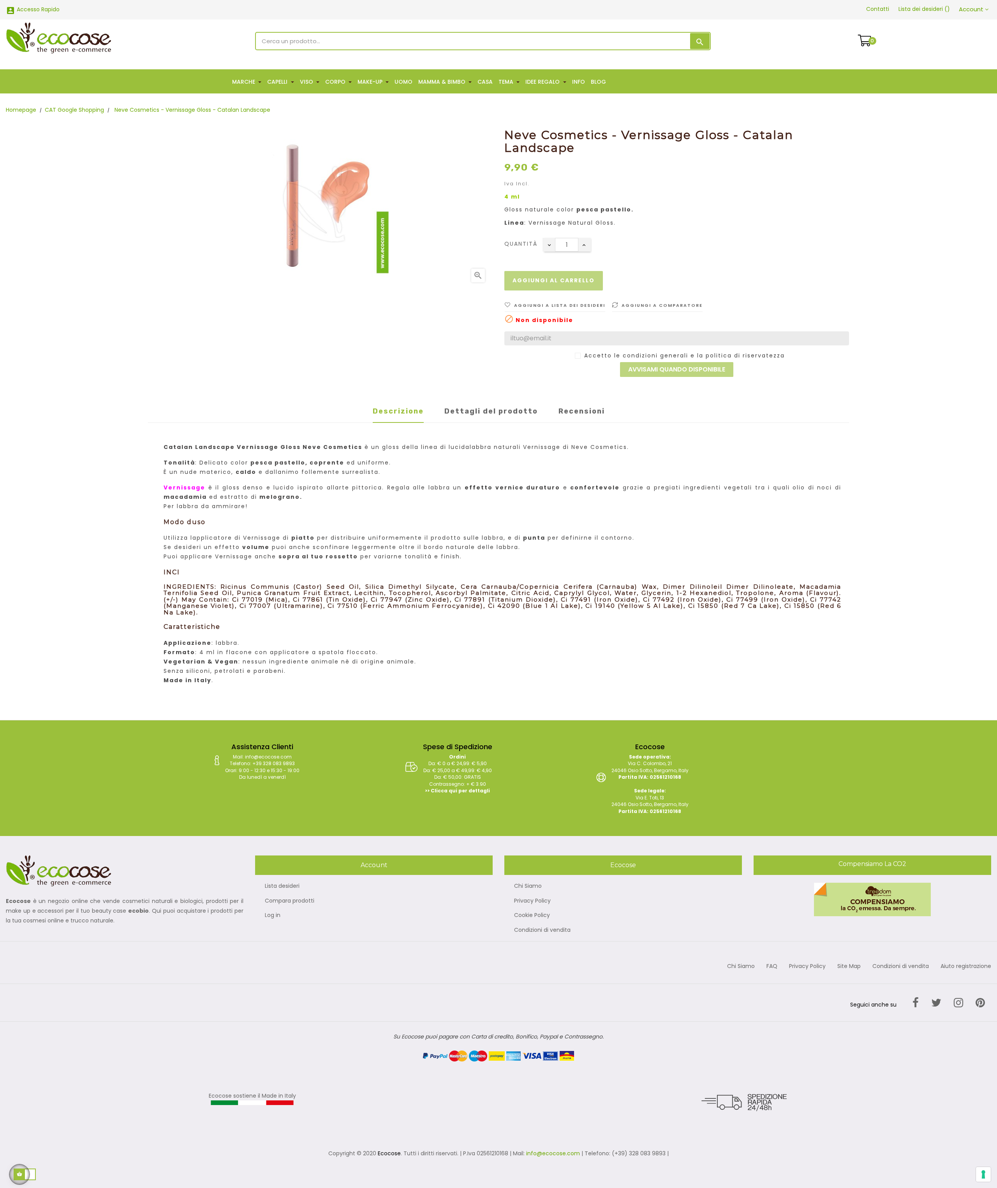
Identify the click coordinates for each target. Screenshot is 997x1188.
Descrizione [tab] (398, 411)
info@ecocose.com (553, 1153)
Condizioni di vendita (542, 930)
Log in (272, 915)
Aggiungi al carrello (554, 280)
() (924, 9)
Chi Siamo (528, 886)
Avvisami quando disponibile (676, 369)
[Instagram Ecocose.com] (958, 1003)
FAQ (771, 966)
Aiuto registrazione (966, 966)
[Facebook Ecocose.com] (915, 1003)
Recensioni (581, 411)
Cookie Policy (532, 915)
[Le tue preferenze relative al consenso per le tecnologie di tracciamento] (983, 1174)
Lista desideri (282, 886)
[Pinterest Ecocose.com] (980, 1003)
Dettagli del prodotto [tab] (491, 411)
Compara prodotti (289, 901)
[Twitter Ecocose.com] (936, 1003)
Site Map (849, 966)
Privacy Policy (532, 901)
